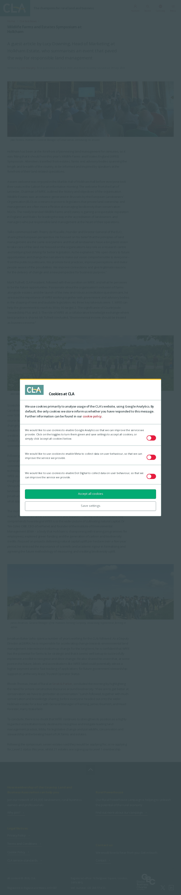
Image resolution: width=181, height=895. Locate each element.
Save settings (90, 506)
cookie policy (92, 416)
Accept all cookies (90, 493)
